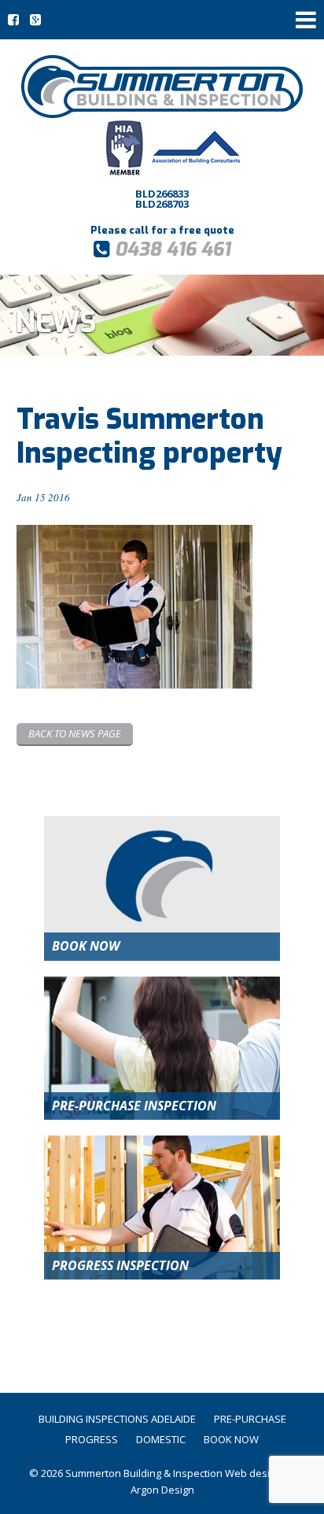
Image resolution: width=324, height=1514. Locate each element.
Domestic (161, 1439)
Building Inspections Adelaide (117, 1419)
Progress (91, 1439)
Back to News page (74, 733)
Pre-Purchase (250, 1419)
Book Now (231, 1439)
